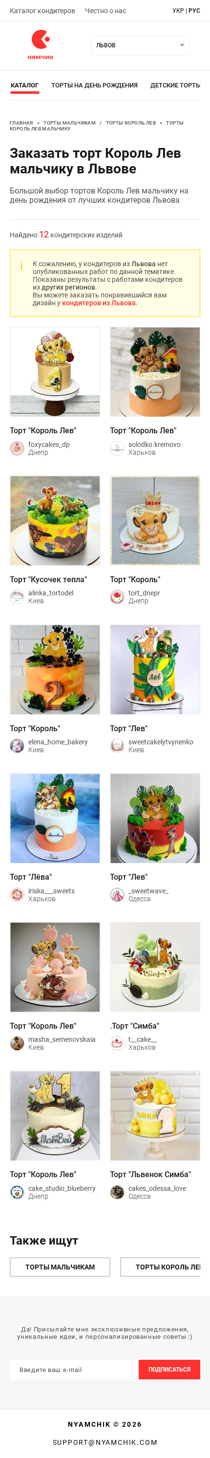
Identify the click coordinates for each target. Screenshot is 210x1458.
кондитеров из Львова (99, 303)
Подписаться (169, 1369)
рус (194, 10)
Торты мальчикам (69, 123)
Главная (21, 123)
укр (178, 10)
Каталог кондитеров (42, 11)
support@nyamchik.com (105, 1442)
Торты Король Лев (131, 123)
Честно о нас (105, 11)
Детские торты (175, 85)
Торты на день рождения (94, 85)
